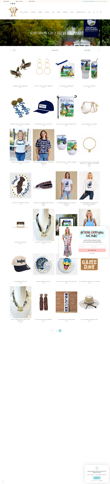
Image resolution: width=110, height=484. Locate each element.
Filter (14, 50)
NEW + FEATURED (24, 12)
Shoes (58, 12)
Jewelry (47, 12)
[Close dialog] (107, 228)
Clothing (33, 12)
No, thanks (92, 253)
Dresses (40, 12)
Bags (53, 12)
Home (72, 12)
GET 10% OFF (92, 250)
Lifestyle (65, 12)
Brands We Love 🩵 (80, 12)
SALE (89, 12)
